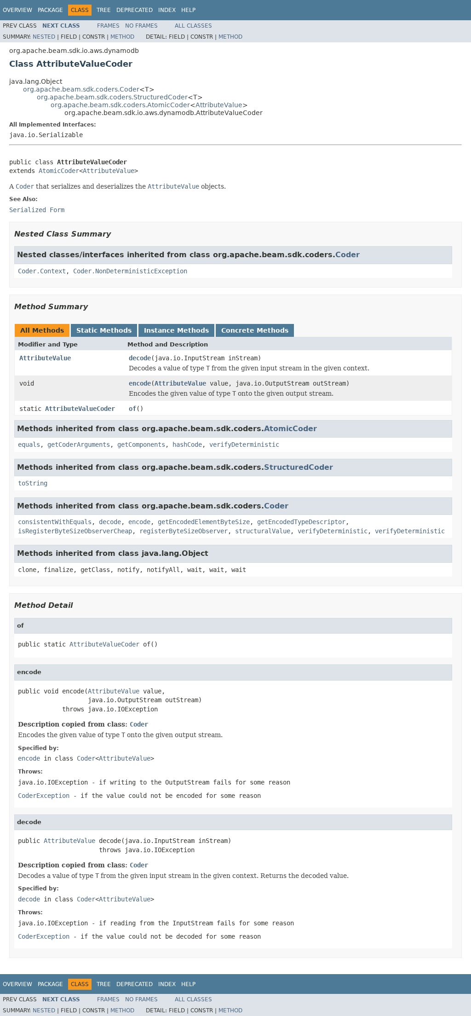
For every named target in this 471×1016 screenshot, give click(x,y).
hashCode (187, 444)
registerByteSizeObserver (183, 531)
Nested (44, 37)
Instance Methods (176, 330)
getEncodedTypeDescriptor (301, 521)
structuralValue (262, 531)
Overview (17, 10)
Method (122, 37)
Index (167, 10)
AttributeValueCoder (80, 408)
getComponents (141, 444)
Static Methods (104, 330)
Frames (108, 26)
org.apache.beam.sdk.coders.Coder (81, 89)
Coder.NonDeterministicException (130, 271)
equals (29, 444)
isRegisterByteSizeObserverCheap (75, 531)
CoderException (43, 795)
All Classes (193, 26)
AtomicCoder (59, 170)
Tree (104, 10)
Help (188, 10)
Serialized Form (36, 210)
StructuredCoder (298, 467)
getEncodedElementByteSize (204, 521)
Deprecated (134, 10)
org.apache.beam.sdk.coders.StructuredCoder (112, 97)
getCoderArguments (78, 444)
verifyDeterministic (244, 444)
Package (50, 10)
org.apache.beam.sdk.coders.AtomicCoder (120, 105)
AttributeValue (218, 105)
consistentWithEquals (55, 521)
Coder (347, 254)
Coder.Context (42, 271)
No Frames (141, 26)
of (132, 408)
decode (140, 358)
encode (140, 383)
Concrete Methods (254, 330)
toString (32, 483)
